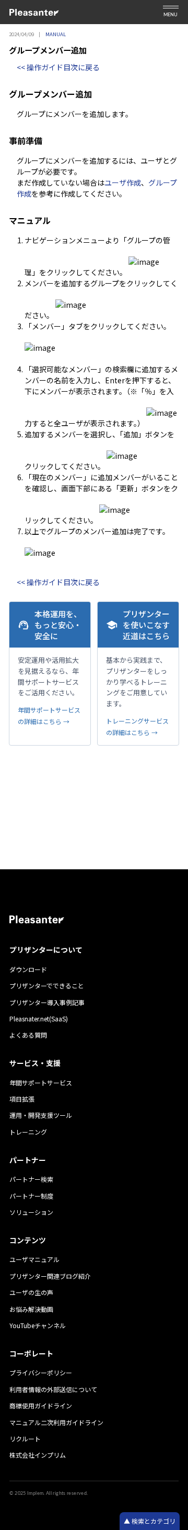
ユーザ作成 (122, 182)
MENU (170, 15)
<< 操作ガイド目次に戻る (58, 67)
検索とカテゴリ (152, 1520)
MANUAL (55, 34)
